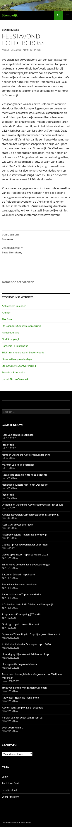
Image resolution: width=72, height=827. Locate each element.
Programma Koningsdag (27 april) (21, 614)
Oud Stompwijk (11, 339)
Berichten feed (10, 783)
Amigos (6, 312)
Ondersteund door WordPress (16, 822)
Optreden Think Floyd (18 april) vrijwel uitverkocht (31, 634)
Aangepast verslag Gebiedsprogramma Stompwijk (30, 514)
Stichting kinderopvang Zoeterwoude (23, 352)
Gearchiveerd (10, 29)
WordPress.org (10, 796)
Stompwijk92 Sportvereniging (19, 365)
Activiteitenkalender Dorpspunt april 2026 (26, 644)
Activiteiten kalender (14, 305)
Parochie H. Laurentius (15, 345)
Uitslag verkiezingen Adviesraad (20, 664)
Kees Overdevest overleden (17, 524)
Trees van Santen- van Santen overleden (24, 687)
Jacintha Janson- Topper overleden (22, 594)
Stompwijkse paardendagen (17, 359)
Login (5, 776)
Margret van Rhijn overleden (18, 464)
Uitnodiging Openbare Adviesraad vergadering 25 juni (33, 504)
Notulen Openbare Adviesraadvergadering (26, 454)
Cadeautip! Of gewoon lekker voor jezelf (25, 544)
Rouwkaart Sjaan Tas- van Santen (20, 697)
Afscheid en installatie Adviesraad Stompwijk (27, 604)
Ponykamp (10, 237)
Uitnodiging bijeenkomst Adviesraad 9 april (26, 654)
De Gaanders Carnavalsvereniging (21, 325)
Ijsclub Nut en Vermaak (15, 379)
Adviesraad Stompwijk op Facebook (22, 707)
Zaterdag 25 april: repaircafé (18, 574)
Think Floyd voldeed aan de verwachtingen (26, 564)
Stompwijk (10, 15)
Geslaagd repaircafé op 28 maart (20, 624)
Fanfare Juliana (10, 332)
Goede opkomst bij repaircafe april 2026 (25, 554)
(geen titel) (8, 444)
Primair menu (67, 15)
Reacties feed (9, 790)
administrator (32, 49)
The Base (7, 319)
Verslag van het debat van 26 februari (23, 717)
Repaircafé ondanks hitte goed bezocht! (24, 474)
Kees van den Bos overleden (18, 434)
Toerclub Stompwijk (13, 372)
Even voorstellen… (12, 727)
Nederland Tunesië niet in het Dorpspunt (25, 484)
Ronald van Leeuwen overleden (19, 584)
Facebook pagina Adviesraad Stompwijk (24, 534)
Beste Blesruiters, (12, 250)
